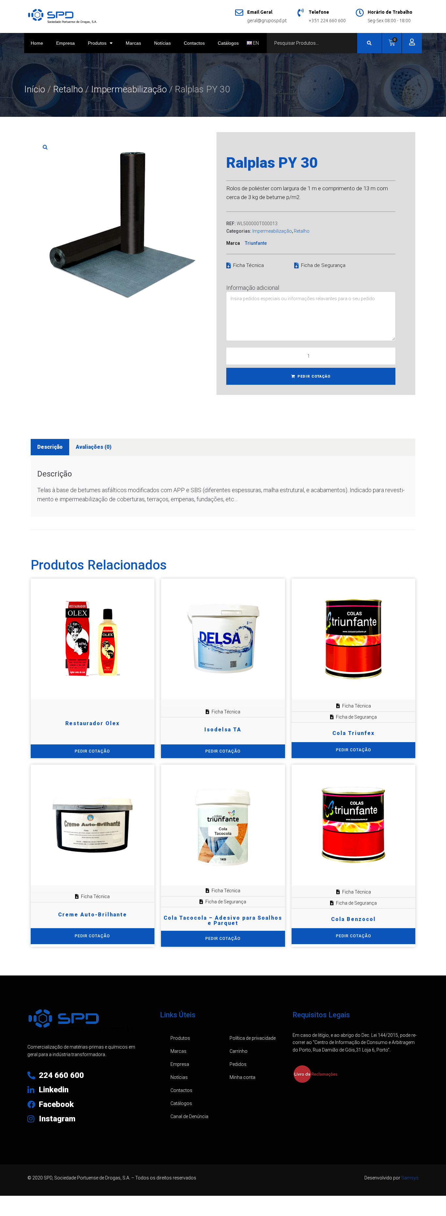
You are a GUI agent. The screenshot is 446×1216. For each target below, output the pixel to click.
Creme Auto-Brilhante (92, 915)
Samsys (410, 1177)
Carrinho (238, 1051)
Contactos (194, 43)
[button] (45, 147)
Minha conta (242, 1077)
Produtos (97, 43)
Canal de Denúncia (189, 1116)
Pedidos (238, 1064)
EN (255, 43)
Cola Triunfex (353, 733)
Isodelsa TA (222, 729)
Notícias (162, 43)
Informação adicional (252, 287)
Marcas (133, 43)
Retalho (68, 89)
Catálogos (228, 43)
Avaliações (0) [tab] (93, 447)
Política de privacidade (253, 1038)
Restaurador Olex (92, 723)
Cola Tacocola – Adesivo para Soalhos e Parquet (223, 920)
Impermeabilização (129, 89)
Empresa (65, 43)
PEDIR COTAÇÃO (313, 376)
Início (34, 89)
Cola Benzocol (353, 919)
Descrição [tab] (50, 447)
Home (37, 43)
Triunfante (256, 243)
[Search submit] (369, 43)
